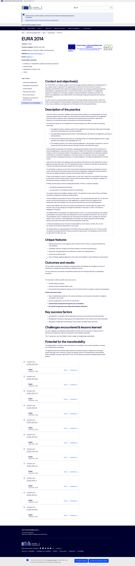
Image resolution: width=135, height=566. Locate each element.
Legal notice (72, 551)
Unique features (27, 88)
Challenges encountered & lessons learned (30, 99)
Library (39, 28)
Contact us (59, 548)
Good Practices (51, 32)
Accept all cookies (81, 561)
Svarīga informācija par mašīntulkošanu (49, 20)
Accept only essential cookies (98, 561)
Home (23, 28)
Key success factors (28, 95)
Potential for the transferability (31, 103)
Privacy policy (63, 551)
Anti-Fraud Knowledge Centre (33, 32)
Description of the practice (30, 85)
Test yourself (86, 28)
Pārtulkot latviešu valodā (31, 20)
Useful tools (48, 28)
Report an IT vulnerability (28, 551)
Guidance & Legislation (73, 28)
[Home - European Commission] (33, 7)
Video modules (31, 28)
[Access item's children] (42, 28)
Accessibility (80, 551)
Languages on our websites (44, 551)
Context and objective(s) (30, 82)
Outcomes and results (29, 91)
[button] (66, 370)
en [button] (77, 7)
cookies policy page (51, 560)
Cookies (55, 551)
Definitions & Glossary (59, 28)
